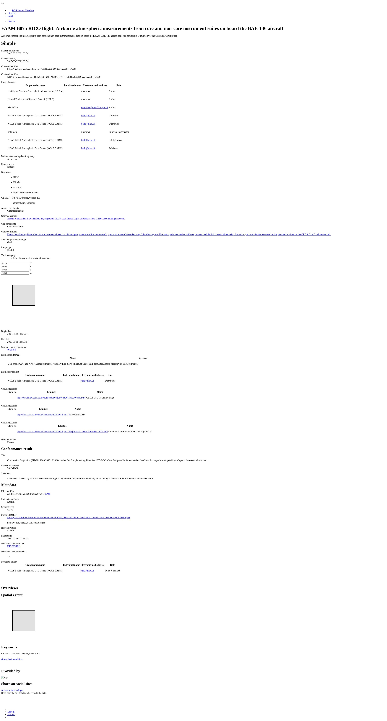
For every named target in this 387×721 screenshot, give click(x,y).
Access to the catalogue (12, 690)
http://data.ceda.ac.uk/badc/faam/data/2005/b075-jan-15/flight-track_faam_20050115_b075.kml (62, 431)
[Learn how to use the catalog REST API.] (7, 717)
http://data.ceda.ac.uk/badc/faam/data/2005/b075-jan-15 (43, 414)
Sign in (11, 21)
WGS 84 (11, 349)
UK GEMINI (13, 546)
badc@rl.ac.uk (88, 115)
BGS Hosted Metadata (23, 10)
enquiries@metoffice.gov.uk (94, 107)
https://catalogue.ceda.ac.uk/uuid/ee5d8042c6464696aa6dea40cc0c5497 (51, 397)
